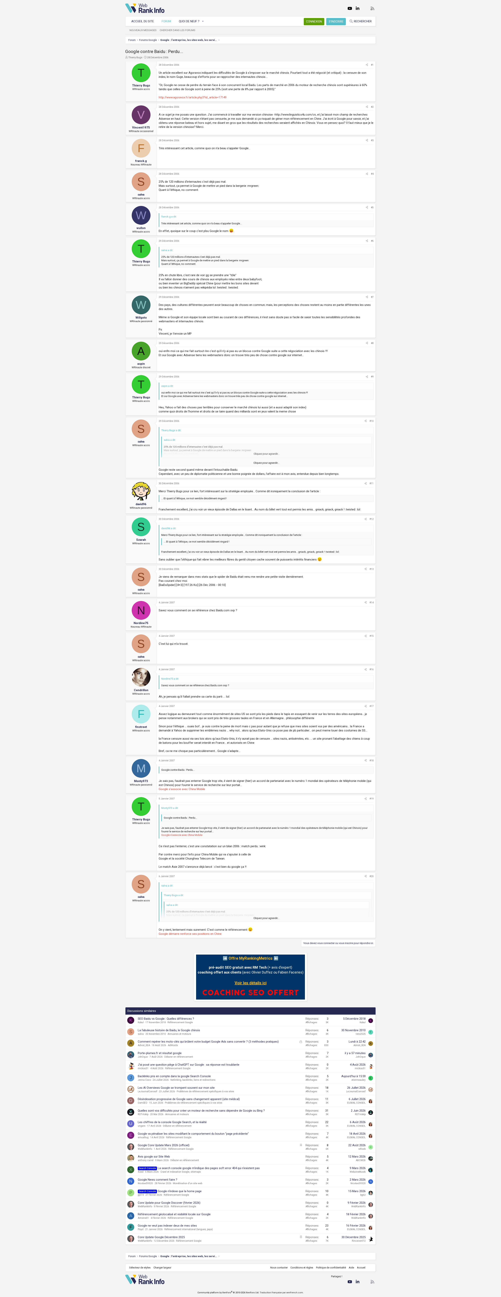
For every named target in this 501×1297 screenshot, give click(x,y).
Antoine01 (143, 1218)
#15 (371, 636)
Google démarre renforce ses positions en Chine (190, 934)
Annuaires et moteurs (179, 1034)
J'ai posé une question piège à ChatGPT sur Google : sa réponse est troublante (188, 1064)
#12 (371, 519)
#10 (371, 421)
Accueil (361, 1267)
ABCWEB (361, 1160)
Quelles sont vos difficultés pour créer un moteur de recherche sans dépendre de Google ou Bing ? (201, 1110)
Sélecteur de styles (139, 1267)
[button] (203, 21)
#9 (372, 376)
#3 (372, 140)
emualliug (143, 1137)
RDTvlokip (143, 1114)
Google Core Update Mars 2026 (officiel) (163, 1145)
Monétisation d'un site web (187, 1183)
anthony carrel (145, 1160)
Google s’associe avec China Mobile (182, 789)
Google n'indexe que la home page (180, 1191)
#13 (371, 569)
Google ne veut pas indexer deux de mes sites (167, 1225)
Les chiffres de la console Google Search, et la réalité (172, 1122)
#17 (371, 706)
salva (141, 1034)
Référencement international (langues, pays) (188, 1229)
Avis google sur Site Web (154, 1156)
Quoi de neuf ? (189, 21)
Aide (351, 1267)
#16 (371, 669)
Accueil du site (142, 21)
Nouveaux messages (143, 30)
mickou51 (143, 1068)
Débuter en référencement (178, 1056)
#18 (371, 760)
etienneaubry (358, 1080)
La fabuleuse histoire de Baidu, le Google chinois (169, 1030)
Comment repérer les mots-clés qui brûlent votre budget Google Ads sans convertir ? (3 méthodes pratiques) (208, 1041)
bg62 (363, 1195)
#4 (372, 173)
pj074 (141, 1195)
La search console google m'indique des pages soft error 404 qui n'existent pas (209, 1168)
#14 (371, 602)
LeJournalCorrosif (147, 1091)
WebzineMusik (358, 1171)
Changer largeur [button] (162, 1267)
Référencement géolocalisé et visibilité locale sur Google (174, 1214)
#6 (372, 241)
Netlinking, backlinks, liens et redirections (192, 1080)
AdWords (173, 1045)
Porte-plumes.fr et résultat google (160, 1053)
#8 (372, 343)
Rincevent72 (359, 1241)
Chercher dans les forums (177, 30)
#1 (372, 65)
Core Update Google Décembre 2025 (161, 1237)
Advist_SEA (144, 1045)
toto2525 (361, 1034)
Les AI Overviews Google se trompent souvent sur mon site (176, 1088)
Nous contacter (279, 1267)
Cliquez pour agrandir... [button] (266, 462)
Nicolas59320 (145, 1183)
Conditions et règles (301, 1267)
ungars (141, 1126)
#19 (371, 798)
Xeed (140, 1171)
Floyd (140, 1229)
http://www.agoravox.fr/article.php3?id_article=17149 (192, 97)
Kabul (141, 1022)
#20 (371, 876)
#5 (372, 207)
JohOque (143, 1056)
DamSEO (142, 1102)
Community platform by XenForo (228, 1292)
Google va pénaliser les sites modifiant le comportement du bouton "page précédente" (193, 1133)
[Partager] (366, 65)
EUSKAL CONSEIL (356, 1102)
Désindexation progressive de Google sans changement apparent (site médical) (189, 1099)
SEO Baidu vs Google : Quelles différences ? (166, 1018)
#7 (372, 297)
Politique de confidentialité (331, 1267)
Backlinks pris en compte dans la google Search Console (174, 1076)
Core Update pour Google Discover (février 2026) (169, 1202)
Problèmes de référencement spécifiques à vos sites (205, 1091)
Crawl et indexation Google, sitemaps (180, 1171)
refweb (362, 1149)
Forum (166, 21)
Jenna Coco (144, 1080)
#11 (371, 483)
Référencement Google (180, 1022)
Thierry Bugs (135, 57)
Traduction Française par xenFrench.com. (282, 1292)
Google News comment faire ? (157, 1179)
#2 (372, 107)
